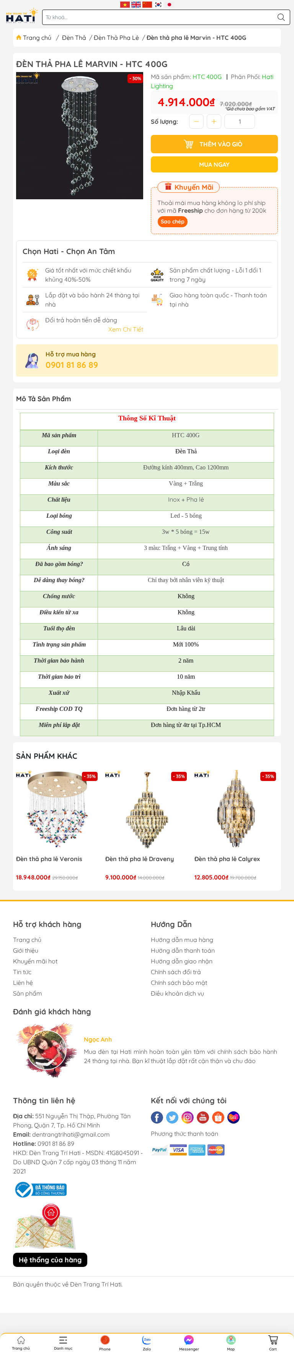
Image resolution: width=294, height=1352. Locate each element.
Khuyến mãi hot (35, 961)
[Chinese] (147, 4)
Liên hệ (23, 982)
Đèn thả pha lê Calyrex (227, 859)
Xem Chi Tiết (125, 329)
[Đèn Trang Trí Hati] (22, 15)
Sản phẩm (27, 993)
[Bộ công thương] (40, 1189)
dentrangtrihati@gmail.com (71, 1134)
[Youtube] (203, 1117)
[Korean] (158, 4)
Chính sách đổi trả (176, 972)
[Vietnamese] (125, 4)
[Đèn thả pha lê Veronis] (58, 811)
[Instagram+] (187, 1117)
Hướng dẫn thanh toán (183, 950)
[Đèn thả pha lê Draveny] (147, 811)
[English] (136, 4)
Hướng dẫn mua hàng (182, 939)
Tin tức (22, 972)
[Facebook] (157, 1117)
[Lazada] (233, 1117)
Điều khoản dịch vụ (177, 993)
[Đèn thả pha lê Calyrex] (236, 811)
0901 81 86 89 (72, 364)
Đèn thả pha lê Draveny (139, 859)
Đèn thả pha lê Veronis (49, 859)
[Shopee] (218, 1117)
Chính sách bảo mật (179, 982)
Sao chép (173, 221)
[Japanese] (169, 4)
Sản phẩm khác (46, 756)
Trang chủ (37, 37)
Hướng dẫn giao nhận (181, 961)
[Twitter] (172, 1117)
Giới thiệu (25, 950)
